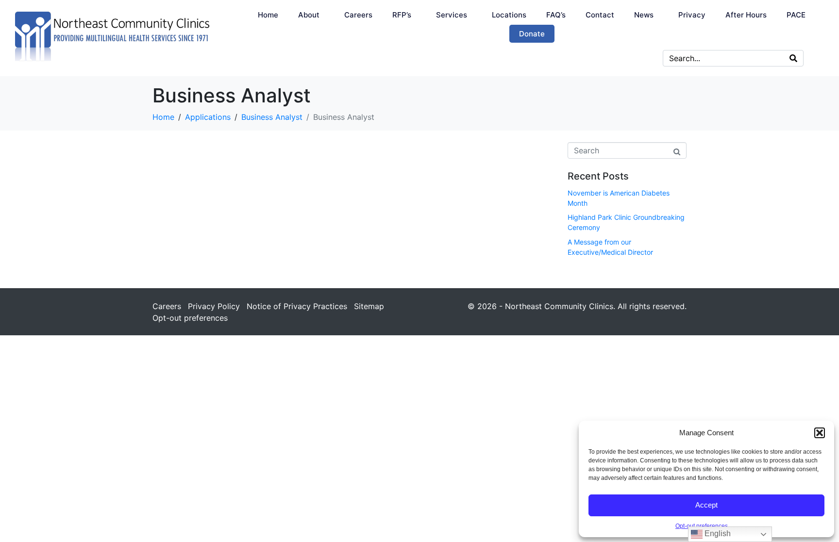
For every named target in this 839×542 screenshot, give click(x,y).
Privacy (691, 14)
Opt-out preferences (701, 526)
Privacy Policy (214, 306)
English (717, 533)
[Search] (793, 58)
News (644, 14)
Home (268, 14)
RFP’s (401, 14)
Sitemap (369, 306)
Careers (358, 14)
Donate (532, 33)
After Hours (746, 14)
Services (451, 14)
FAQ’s (556, 14)
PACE (796, 14)
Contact (600, 14)
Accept (706, 505)
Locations (509, 14)
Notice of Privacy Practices (297, 306)
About (308, 14)
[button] (819, 433)
